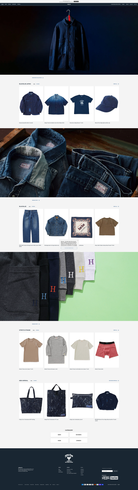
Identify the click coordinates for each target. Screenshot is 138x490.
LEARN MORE (76, 1)
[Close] (77, 240)
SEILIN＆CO (21, 484)
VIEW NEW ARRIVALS (113, 380)
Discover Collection (37, 77)
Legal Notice (47, 484)
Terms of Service (27, 484)
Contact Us (53, 484)
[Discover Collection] (69, 40)
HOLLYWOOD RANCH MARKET (72, 473)
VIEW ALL (115, 83)
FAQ (50, 484)
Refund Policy (37, 484)
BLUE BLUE (68, 470)
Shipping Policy (42, 484)
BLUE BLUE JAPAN (70, 469)
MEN (30, 206)
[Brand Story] (69, 162)
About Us (58, 484)
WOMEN (33, 206)
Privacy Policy (32, 484)
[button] (115, 4)
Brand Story (35, 200)
